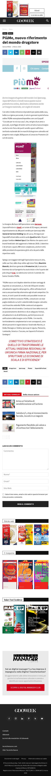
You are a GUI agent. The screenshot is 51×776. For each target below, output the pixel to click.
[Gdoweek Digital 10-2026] (25, 573)
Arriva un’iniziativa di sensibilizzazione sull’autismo (29, 402)
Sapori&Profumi (40, 368)
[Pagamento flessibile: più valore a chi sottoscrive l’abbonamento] (8, 428)
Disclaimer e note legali (11, 759)
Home (4, 29)
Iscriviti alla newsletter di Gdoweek (15, 738)
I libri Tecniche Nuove (10, 750)
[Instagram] (15, 718)
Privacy (23, 759)
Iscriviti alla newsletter (37, 15)
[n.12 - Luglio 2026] (12, 9)
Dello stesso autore (31, 394)
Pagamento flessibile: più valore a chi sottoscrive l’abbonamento (31, 426)
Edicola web (9, 521)
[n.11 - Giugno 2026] (25, 535)
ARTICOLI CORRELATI (12, 394)
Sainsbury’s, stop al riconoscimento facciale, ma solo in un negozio (32, 414)
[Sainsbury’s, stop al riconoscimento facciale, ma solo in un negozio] (8, 416)
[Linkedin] (22, 718)
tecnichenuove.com (9, 746)
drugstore (12, 368)
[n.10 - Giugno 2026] (41, 535)
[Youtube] (41, 718)
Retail (10, 33)
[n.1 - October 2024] (37, 619)
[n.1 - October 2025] (13, 619)
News (10, 29)
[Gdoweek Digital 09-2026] (41, 573)
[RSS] (35, 718)
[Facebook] (9, 718)
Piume (30, 368)
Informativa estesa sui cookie (37, 759)
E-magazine (9, 553)
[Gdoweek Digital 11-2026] (24, 13)
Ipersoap (22, 368)
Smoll (6, 371)
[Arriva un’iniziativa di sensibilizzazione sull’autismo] (8, 404)
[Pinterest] (28, 718)
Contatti (5, 731)
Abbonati (36, 10)
